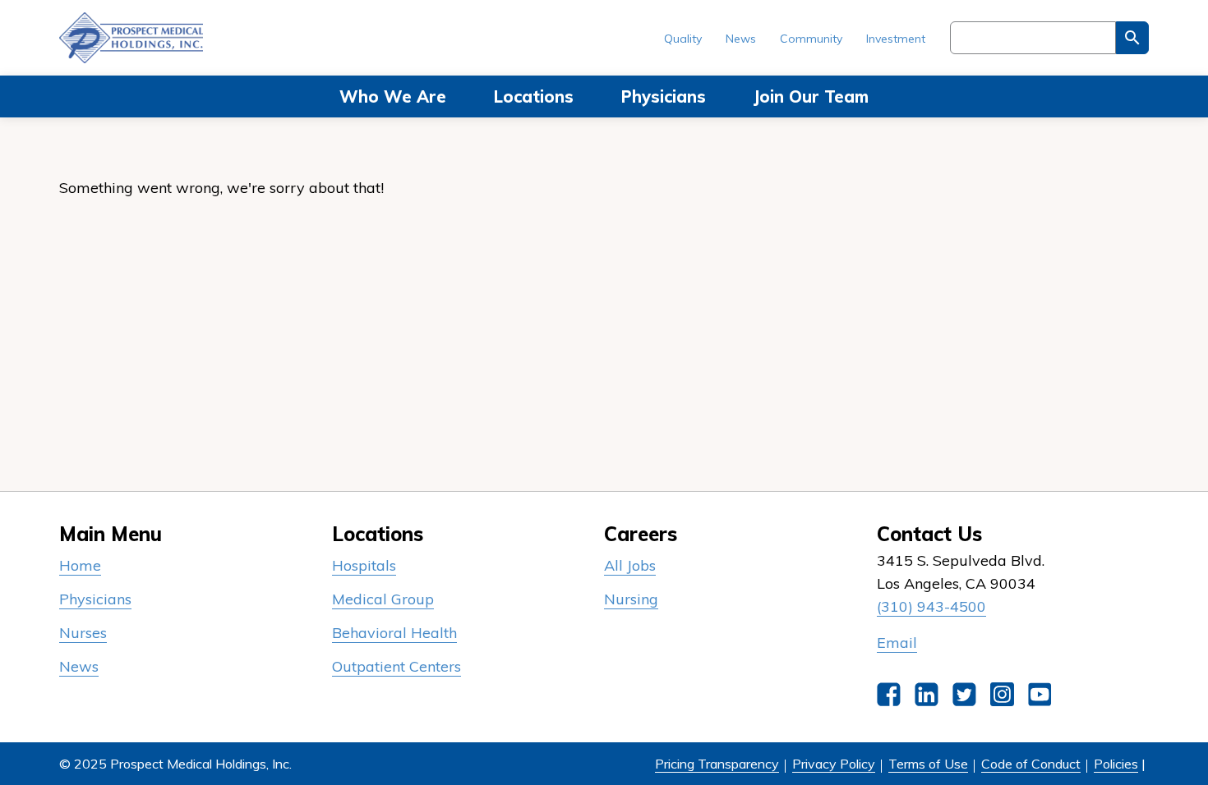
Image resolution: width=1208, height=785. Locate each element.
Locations (534, 96)
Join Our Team (811, 96)
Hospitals (364, 565)
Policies (1116, 763)
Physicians (663, 96)
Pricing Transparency (717, 763)
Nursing (631, 599)
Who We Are (392, 96)
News (741, 38)
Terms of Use (928, 763)
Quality (683, 38)
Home (80, 565)
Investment (895, 38)
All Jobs (630, 565)
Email (897, 642)
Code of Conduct (1031, 763)
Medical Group (383, 599)
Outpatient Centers (396, 666)
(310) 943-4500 (931, 606)
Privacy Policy (833, 763)
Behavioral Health (394, 632)
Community (811, 38)
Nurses (83, 632)
